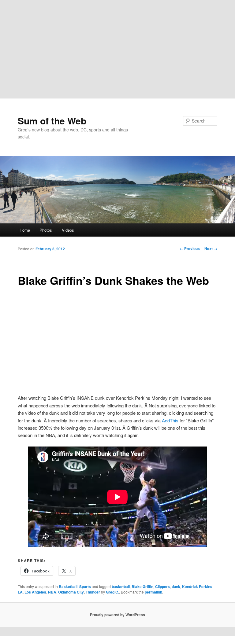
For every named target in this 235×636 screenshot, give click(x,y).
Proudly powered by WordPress (117, 614)
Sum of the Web (52, 120)
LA (20, 592)
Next (210, 248)
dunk (176, 586)
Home (25, 230)
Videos (68, 230)
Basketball (68, 586)
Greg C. (112, 592)
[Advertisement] (117, 46)
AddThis (170, 420)
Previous (190, 248)
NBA (52, 592)
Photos (45, 230)
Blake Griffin (142, 586)
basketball (121, 586)
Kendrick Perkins (197, 586)
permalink (153, 592)
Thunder (93, 592)
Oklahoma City (71, 592)
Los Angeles (35, 592)
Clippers (162, 586)
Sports (85, 586)
